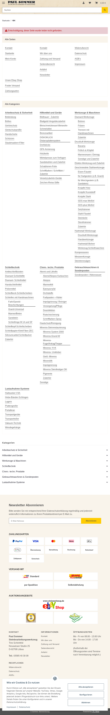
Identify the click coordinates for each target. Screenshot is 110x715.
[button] (83, 3)
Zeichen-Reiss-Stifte (49, 182)
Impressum (11, 707)
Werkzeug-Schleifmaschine (91, 248)
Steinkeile (82, 218)
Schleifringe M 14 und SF (20, 322)
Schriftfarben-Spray (52, 319)
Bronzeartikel (46, 133)
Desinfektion (49, 310)
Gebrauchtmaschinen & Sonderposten (20, 477)
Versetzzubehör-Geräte (51, 178)
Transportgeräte (12, 414)
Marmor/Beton (15, 313)
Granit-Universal (16, 309)
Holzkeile (44, 153)
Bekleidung (10, 117)
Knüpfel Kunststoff (86, 192)
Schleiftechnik (9, 466)
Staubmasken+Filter (14, 143)
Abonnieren (91, 521)
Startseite (9, 53)
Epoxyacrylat (49, 289)
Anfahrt (43, 69)
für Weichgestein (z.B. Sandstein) (88, 182)
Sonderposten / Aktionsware (88, 275)
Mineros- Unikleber (52, 352)
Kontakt (8, 48)
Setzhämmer (84, 209)
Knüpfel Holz (84, 188)
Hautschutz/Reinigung (50, 323)
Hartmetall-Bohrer (86, 244)
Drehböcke (45, 145)
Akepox (46, 280)
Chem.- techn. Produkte (13, 471)
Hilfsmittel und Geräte (12, 455)
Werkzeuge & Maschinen (14, 461)
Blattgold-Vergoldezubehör (52, 121)
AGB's (78, 59)
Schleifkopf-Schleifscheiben (18, 326)
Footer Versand (12, 85)
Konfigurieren (86, 695)
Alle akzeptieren (85, 687)
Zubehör (82, 137)
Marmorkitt (48, 284)
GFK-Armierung (47, 149)
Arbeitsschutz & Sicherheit (14, 450)
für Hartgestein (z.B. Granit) (91, 176)
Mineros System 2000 (53, 332)
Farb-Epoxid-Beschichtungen (16, 303)
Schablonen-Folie (48, 166)
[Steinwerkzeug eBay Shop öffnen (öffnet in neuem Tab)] (53, 604)
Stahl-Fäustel (84, 214)
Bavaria (81, 146)
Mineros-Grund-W (51, 336)
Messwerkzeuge (82, 256)
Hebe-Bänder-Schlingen (16, 397)
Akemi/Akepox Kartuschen (55, 276)
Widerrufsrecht (82, 48)
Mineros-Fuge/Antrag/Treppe (52, 342)
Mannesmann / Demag (89, 154)
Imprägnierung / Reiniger (55, 302)
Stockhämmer (84, 222)
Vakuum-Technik (13, 423)
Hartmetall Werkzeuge (85, 231)
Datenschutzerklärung (57, 511)
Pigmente (47, 374)
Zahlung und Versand (50, 59)
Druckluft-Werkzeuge (85, 142)
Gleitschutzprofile (13, 130)
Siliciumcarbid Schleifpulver (18, 335)
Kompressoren (82, 252)
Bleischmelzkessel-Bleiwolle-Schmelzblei (54, 127)
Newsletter (45, 75)
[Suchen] (105, 10)
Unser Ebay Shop (13, 80)
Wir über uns (46, 53)
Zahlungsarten (12, 91)
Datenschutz (24, 707)
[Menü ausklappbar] (3, 1)
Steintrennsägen (82, 261)
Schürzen (9, 138)
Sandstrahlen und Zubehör (52, 162)
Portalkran (10, 410)
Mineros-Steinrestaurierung (53, 327)
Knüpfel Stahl (84, 196)
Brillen (8, 121)
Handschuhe (11, 134)
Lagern (8, 401)
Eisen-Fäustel (84, 172)
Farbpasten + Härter (52, 297)
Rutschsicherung (51, 314)
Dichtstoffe (48, 293)
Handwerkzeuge (86, 239)
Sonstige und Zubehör (88, 159)
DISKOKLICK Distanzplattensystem (50, 139)
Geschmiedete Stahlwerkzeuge (89, 167)
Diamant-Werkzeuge (84, 117)
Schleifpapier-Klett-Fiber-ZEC (19, 331)
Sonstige (44, 382)
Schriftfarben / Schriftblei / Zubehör (52, 172)
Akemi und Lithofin (49, 272)
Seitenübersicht (47, 64)
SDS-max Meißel (86, 201)
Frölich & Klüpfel (86, 150)
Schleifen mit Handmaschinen (19, 297)
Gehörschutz (11, 125)
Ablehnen (85, 702)
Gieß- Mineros (50, 356)
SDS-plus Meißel (86, 205)
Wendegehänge (12, 427)
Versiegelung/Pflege (52, 306)
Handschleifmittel (13, 284)
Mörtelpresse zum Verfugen (53, 158)
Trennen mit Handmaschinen (86, 131)
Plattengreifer (11, 406)
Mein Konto (10, 59)
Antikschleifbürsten (14, 272)
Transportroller (12, 419)
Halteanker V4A (12, 393)
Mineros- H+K (49, 348)
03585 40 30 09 (21, 656)
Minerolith (47, 361)
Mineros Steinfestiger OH (55, 369)
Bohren (81, 121)
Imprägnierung (50, 365)
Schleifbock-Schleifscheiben (18, 293)
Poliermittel (10, 289)
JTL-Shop (95, 712)
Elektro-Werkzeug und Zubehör (89, 163)
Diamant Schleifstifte (15, 276)
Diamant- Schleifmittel (15, 280)
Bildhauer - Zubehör (49, 117)
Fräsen (81, 125)
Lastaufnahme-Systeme (13, 482)
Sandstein (13, 318)
